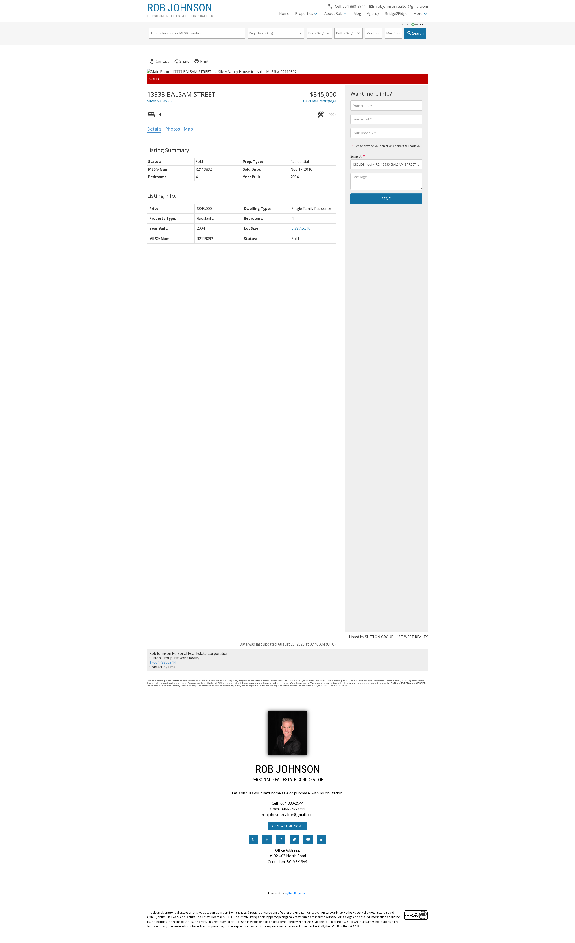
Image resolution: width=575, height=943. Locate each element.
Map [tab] (188, 129)
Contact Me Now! (287, 826)
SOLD (423, 24)
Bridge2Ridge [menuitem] (396, 13)
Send (386, 198)
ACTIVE (406, 24)
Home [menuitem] (284, 13)
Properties (304, 13)
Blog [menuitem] (357, 13)
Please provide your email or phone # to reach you (387, 146)
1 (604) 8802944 (162, 662)
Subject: (356, 156)
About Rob (333, 13)
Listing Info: (162, 195)
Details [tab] (154, 129)
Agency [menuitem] (373, 13)
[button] (287, 826)
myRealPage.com (296, 893)
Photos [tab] (172, 129)
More (417, 13)
